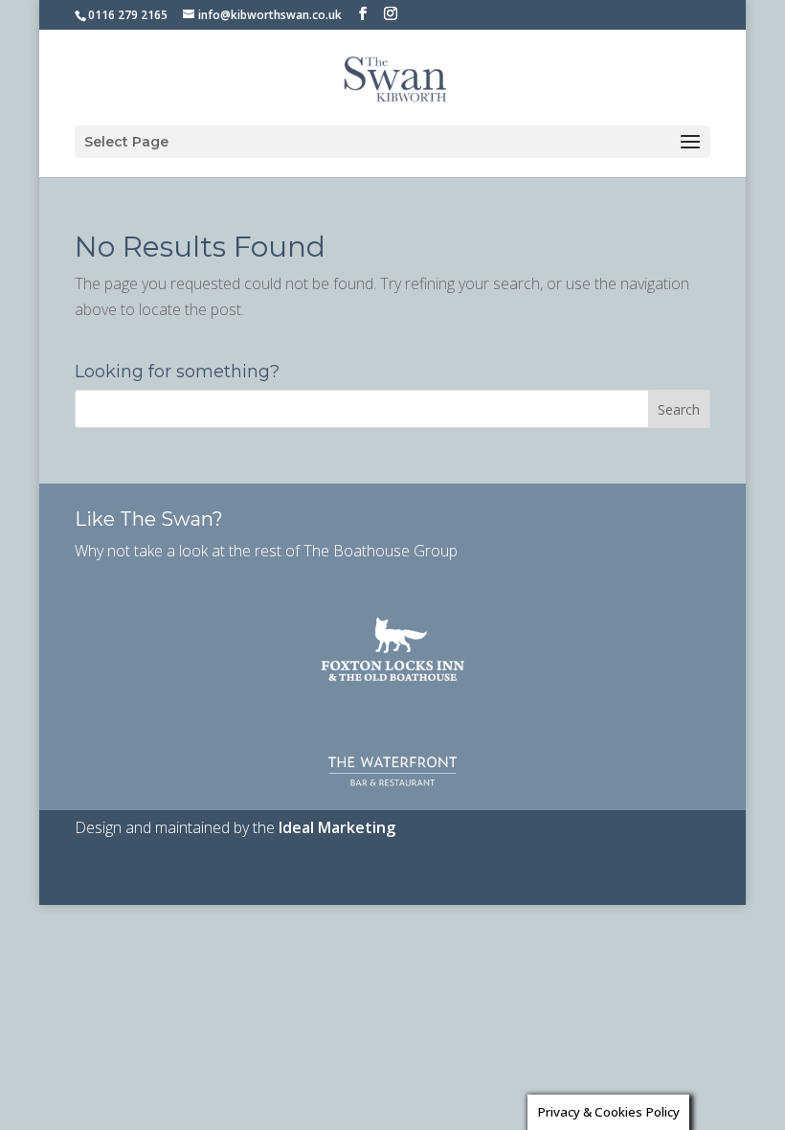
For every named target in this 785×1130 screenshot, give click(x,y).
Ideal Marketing (337, 827)
